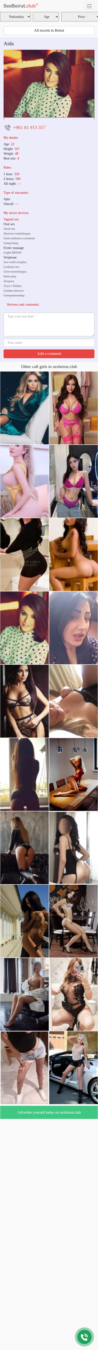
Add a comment (49, 422)
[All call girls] (21, 6)
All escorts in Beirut (49, 30)
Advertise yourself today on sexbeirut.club (49, 1181)
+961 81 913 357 (29, 196)
